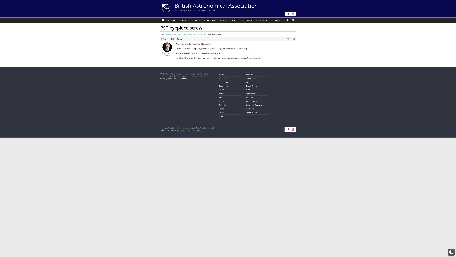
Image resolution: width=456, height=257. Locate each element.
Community (172, 20)
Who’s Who (250, 93)
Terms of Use (251, 112)
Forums (164, 34)
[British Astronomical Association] (163, 20)
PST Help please (195, 34)
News (184, 20)
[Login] (287, 20)
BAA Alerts (250, 97)
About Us (264, 20)
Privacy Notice (251, 86)
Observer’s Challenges (254, 105)
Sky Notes (250, 109)
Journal (221, 93)
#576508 (291, 39)
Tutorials (222, 105)
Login (275, 20)
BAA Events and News (178, 34)
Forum (221, 112)
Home (221, 74)
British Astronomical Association (216, 5)
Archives (222, 116)
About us (222, 78)
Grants (248, 82)
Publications (209, 20)
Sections (223, 20)
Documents (223, 86)
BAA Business (251, 101)
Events (195, 20)
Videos (235, 20)
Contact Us (250, 78)
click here (183, 78)
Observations (249, 20)
